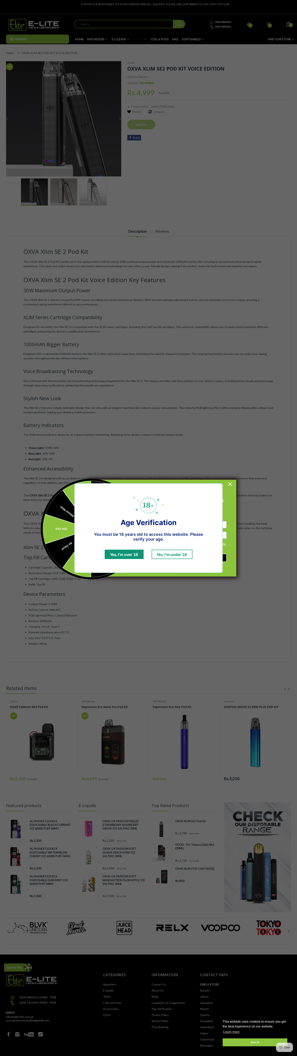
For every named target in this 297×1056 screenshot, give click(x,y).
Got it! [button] (255, 1042)
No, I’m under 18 (172, 554)
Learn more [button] (231, 1032)
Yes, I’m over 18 (124, 554)
